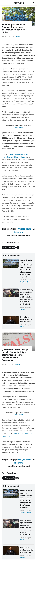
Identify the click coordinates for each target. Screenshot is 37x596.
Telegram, (18, 232)
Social (17, 36)
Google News (24, 229)
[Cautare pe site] (34, 2)
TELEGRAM (18, 127)
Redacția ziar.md (13, 242)
